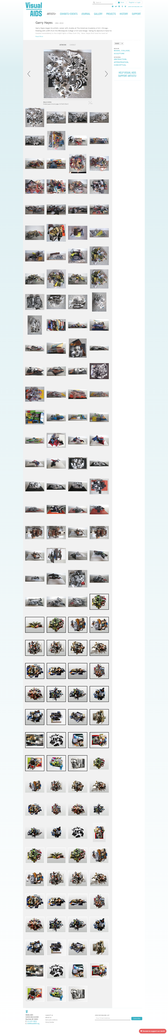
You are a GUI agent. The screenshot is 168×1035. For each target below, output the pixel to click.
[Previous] (29, 74)
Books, (117, 51)
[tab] (63, 45)
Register (132, 2)
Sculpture (119, 54)
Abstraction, (120, 59)
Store (122, 2)
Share (117, 44)
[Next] (106, 74)
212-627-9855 (32, 1021)
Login (138, 2)
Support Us (49, 1015)
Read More (39, 36)
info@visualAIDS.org (33, 1023)
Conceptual (120, 65)
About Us (48, 1017)
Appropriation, (121, 62)
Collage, (125, 51)
